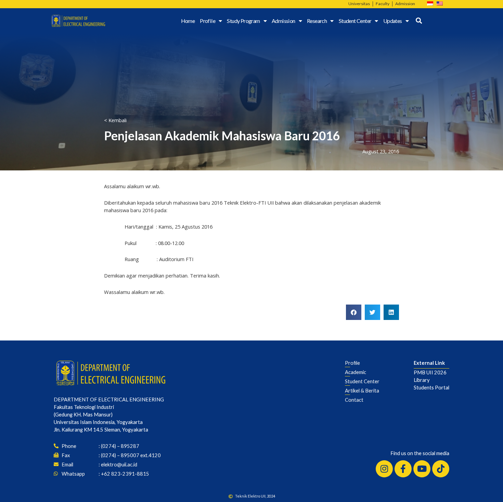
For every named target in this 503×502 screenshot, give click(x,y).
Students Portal (431, 387)
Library (422, 380)
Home (188, 20)
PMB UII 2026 (430, 372)
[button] (353, 312)
